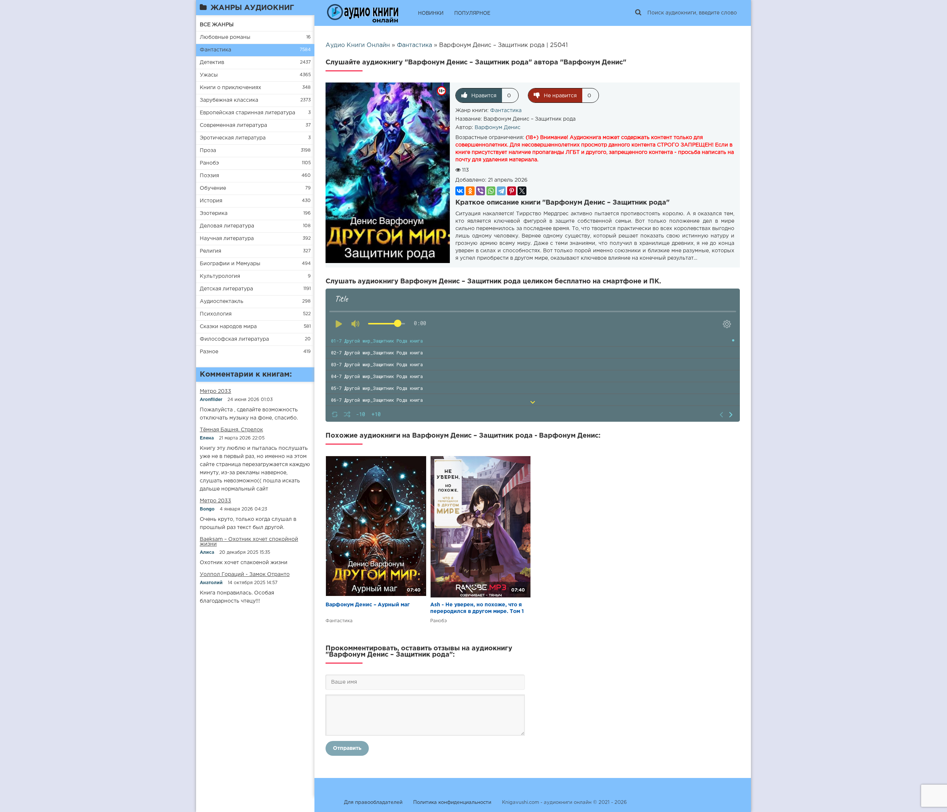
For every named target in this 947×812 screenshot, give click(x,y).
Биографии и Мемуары (230, 264)
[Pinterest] (511, 190)
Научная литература (227, 238)
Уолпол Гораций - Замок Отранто (245, 574)
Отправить (347, 748)
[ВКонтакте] (459, 190)
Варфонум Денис (497, 127)
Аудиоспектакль (221, 301)
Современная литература (233, 125)
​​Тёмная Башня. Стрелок (231, 430)
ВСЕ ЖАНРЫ (217, 25)
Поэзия (209, 175)
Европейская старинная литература (247, 113)
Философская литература (234, 339)
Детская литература (226, 289)
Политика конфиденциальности (452, 803)
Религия (210, 251)
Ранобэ (209, 163)
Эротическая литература (233, 138)
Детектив (212, 62)
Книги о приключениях (230, 87)
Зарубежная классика (229, 100)
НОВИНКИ (431, 13)
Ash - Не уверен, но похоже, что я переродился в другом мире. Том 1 (477, 608)
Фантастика (215, 50)
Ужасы (209, 75)
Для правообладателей (373, 803)
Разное (209, 352)
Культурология (220, 276)
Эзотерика (214, 213)
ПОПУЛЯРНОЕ (472, 13)
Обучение (213, 188)
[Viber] (480, 190)
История (211, 201)
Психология (216, 314)
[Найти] (638, 13)
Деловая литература (227, 226)
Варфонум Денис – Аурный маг (368, 605)
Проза (208, 150)
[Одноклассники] (470, 190)
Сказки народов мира (228, 326)
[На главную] (363, 13)
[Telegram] (501, 190)
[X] (522, 190)
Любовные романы (225, 37)
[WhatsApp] (490, 190)
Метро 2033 (215, 391)
